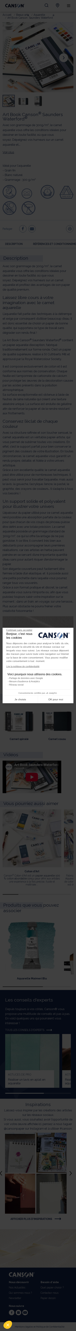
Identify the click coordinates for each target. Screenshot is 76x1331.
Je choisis (20, 699)
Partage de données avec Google (26, 678)
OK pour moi (55, 699)
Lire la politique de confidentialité (22, 666)
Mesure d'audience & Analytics (24, 681)
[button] (7, 1324)
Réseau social (16, 685)
